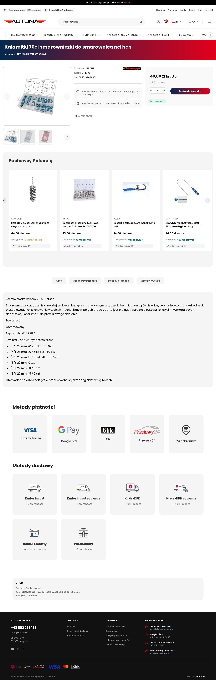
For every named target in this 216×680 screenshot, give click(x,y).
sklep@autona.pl (61, 10)
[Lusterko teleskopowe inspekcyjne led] (136, 191)
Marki (183, 10)
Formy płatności (75, 635)
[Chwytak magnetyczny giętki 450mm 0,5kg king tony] (187, 191)
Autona (8, 54)
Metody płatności (118, 280)
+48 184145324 (25, 10)
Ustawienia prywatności (118, 640)
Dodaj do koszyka (190, 91)
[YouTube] (12, 649)
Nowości (160, 10)
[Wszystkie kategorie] (210, 21)
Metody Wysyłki (150, 280)
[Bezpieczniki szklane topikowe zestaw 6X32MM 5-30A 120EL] (84, 191)
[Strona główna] (25, 22)
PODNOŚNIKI (90, 35)
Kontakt (209, 10)
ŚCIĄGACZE (186, 35)
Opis (59, 280)
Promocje (173, 10)
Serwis (192, 10)
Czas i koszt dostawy (77, 631)
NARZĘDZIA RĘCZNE (158, 35)
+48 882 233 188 (23, 628)
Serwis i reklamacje (115, 644)
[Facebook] (23, 649)
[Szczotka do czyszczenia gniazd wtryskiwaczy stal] (33, 191)
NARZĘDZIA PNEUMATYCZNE (122, 35)
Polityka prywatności (116, 635)
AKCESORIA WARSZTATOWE (31, 54)
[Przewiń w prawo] (210, 35)
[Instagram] (18, 649)
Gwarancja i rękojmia (116, 626)
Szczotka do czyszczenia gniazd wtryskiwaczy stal (30, 224)
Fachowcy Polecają (85, 280)
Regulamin (111, 631)
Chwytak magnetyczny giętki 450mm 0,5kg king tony (182, 224)
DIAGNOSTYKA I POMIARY (58, 35)
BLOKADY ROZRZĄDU (23, 35)
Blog (200, 10)
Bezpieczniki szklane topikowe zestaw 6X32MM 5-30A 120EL (80, 224)
